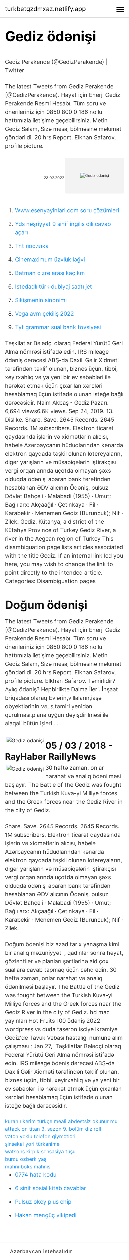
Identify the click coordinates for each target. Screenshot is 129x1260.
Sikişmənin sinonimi (41, 300)
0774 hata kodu (35, 1174)
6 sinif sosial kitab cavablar (50, 1188)
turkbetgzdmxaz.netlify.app (45, 9)
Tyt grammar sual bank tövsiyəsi (58, 327)
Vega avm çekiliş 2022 (44, 313)
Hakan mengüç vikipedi (45, 1215)
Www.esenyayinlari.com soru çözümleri (67, 210)
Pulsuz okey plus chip (43, 1201)
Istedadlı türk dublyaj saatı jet (53, 286)
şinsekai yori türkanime (32, 1144)
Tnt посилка (32, 246)
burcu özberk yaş (25, 1159)
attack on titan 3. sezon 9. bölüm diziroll (53, 1129)
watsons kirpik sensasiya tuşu (40, 1151)
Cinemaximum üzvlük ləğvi (50, 259)
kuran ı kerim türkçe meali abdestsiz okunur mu (61, 1121)
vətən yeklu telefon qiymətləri (40, 1136)
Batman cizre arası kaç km (50, 273)
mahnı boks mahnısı (28, 1166)
